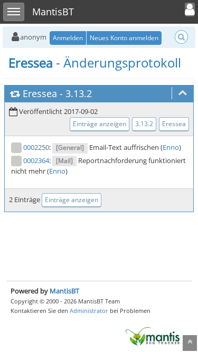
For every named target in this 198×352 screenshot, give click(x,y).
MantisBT (64, 291)
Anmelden (68, 37)
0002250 (36, 147)
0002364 (36, 160)
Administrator (89, 311)
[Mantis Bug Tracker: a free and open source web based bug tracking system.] (153, 335)
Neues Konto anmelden (124, 37)
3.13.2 (78, 93)
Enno (171, 147)
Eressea (40, 93)
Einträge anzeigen (99, 123)
